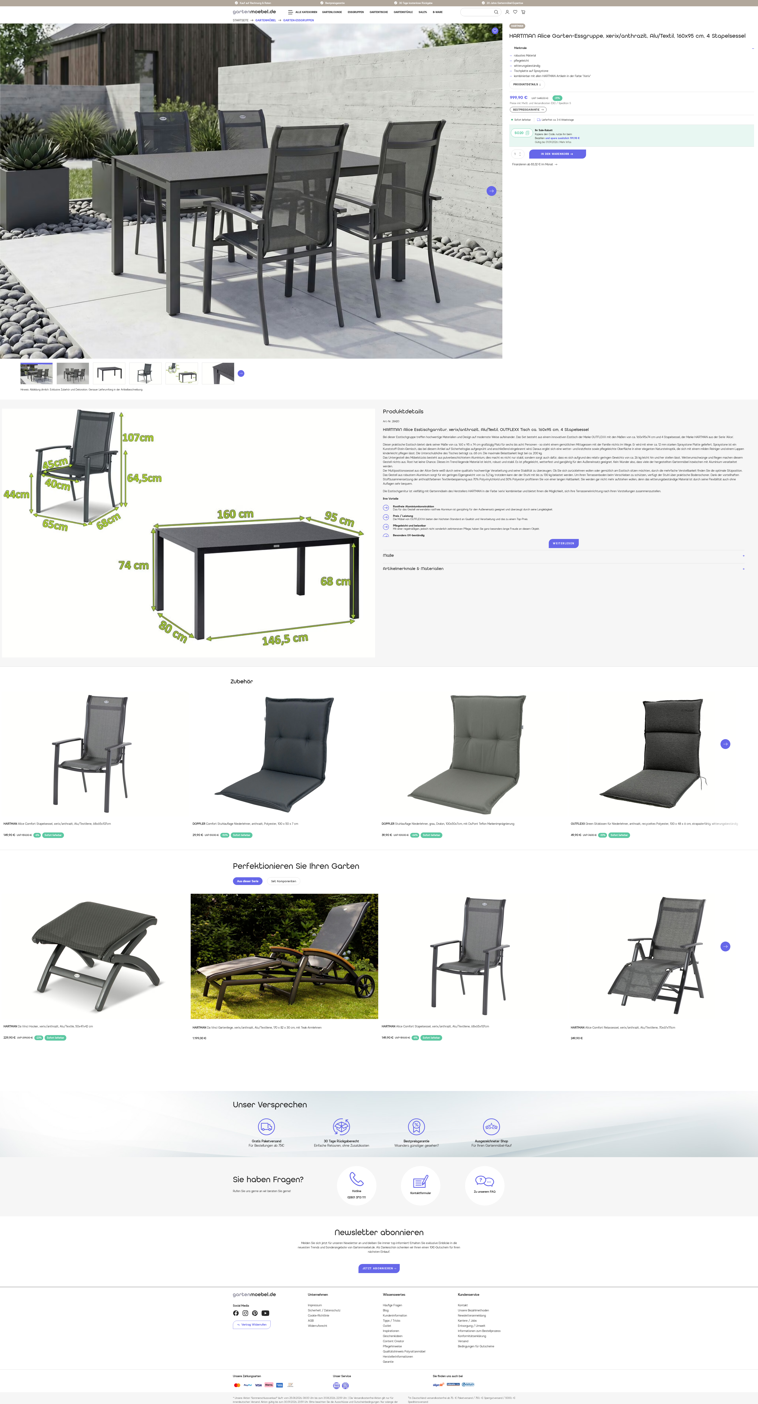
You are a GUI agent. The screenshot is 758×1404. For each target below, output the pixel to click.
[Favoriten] (515, 12)
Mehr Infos (565, 142)
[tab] (248, 881)
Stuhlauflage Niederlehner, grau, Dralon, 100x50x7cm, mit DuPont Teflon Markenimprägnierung (448, 824)
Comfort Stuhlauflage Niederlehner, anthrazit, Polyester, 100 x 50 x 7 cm (245, 824)
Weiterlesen (563, 543)
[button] (491, 191)
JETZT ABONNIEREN (378, 1268)
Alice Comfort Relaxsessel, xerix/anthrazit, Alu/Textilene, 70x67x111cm (623, 1027)
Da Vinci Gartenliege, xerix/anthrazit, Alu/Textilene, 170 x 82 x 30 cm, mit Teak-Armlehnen (257, 1027)
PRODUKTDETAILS (525, 84)
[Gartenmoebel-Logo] (266, 1294)
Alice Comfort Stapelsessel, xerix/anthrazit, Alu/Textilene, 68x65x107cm (57, 824)
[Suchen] (496, 12)
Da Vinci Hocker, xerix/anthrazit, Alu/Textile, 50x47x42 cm (48, 1026)
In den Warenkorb (555, 153)
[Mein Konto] (507, 12)
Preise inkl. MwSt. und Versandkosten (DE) (540, 103)
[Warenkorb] (523, 12)
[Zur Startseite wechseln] (254, 12)
